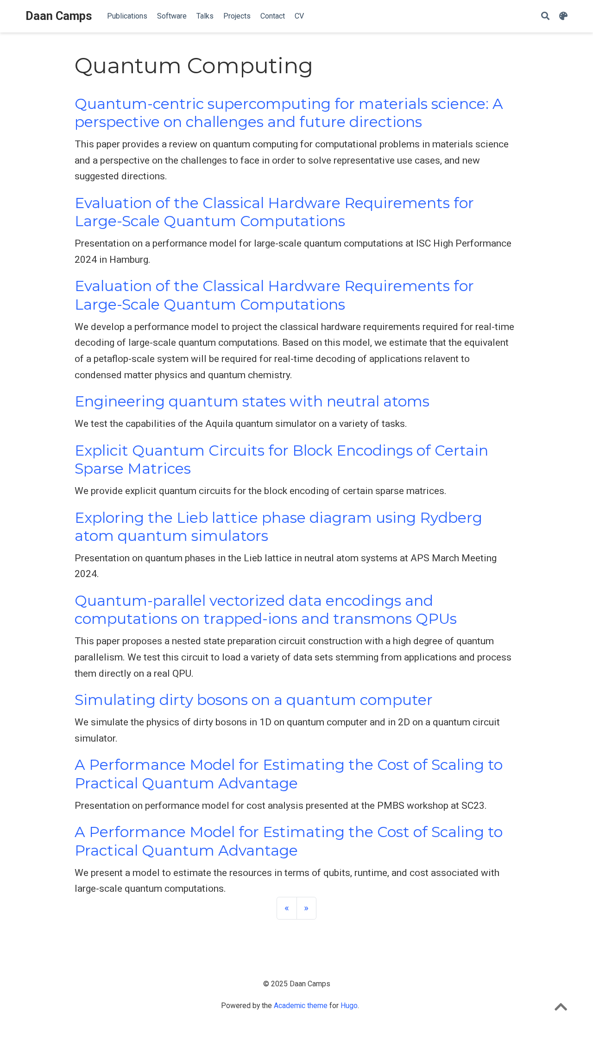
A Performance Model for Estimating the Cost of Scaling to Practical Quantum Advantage (289, 774)
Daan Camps (58, 16)
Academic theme (301, 1005)
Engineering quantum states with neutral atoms (252, 401)
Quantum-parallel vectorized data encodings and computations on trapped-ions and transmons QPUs (266, 610)
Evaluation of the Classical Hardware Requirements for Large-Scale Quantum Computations (274, 212)
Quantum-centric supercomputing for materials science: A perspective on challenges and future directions (289, 113)
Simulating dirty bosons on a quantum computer (254, 700)
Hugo (349, 1005)
